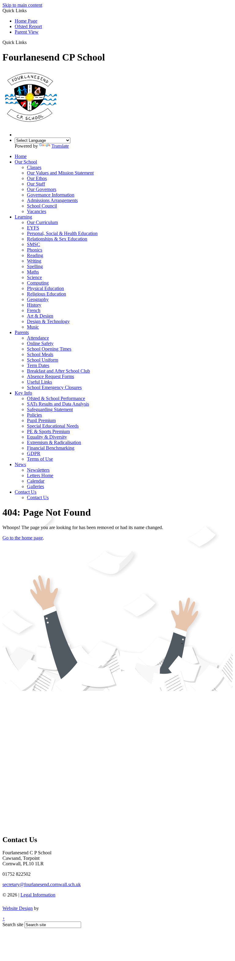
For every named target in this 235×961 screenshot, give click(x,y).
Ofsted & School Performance (56, 398)
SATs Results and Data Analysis (58, 404)
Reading (35, 255)
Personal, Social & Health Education (62, 233)
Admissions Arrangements (52, 200)
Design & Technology (48, 321)
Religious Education (46, 293)
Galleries (35, 486)
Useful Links (39, 382)
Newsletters (38, 470)
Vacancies (36, 211)
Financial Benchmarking (50, 448)
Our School (26, 161)
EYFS (33, 227)
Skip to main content (22, 5)
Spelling (35, 266)
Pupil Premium (41, 420)
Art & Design (40, 315)
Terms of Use (40, 459)
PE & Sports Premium (48, 431)
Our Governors (41, 189)
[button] (29, 42)
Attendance (38, 338)
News (20, 464)
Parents (22, 332)
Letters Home (40, 475)
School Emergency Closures (54, 387)
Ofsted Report (28, 26)
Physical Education (45, 288)
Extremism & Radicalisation (54, 442)
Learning (23, 216)
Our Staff (36, 183)
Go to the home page (22, 537)
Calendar (35, 481)
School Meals (40, 354)
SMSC (33, 244)
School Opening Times (49, 349)
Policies (34, 415)
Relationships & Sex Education (57, 238)
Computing (38, 282)
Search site (12, 924)
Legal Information (38, 894)
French (33, 310)
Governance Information (50, 194)
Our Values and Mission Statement (60, 172)
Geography (38, 299)
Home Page (26, 21)
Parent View (27, 32)
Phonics (34, 249)
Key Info (23, 393)
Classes (34, 167)
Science (34, 277)
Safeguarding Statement (50, 409)
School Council (42, 205)
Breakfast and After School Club (58, 371)
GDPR (33, 453)
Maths (33, 271)
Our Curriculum (42, 222)
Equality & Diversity (47, 437)
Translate (60, 146)
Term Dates (38, 365)
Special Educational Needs (53, 426)
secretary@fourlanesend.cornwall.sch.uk (41, 884)
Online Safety (40, 343)
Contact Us (25, 492)
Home (21, 156)
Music (33, 327)
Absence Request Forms (50, 376)
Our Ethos (37, 178)
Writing (34, 260)
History (34, 304)
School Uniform (42, 360)
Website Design (17, 908)
